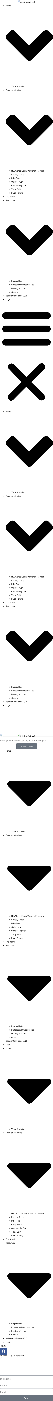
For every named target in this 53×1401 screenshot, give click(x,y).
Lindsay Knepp (17, 174)
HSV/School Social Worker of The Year (27, 171)
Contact (14, 292)
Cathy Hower (17, 182)
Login (8, 299)
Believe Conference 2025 (16, 295)
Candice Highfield (19, 185)
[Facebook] (3, 1351)
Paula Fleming (17, 193)
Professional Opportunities (22, 284)
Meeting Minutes (18, 288)
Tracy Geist (16, 189)
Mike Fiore (15, 178)
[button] (26, 355)
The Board (10, 196)
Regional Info (16, 281)
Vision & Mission (18, 86)
